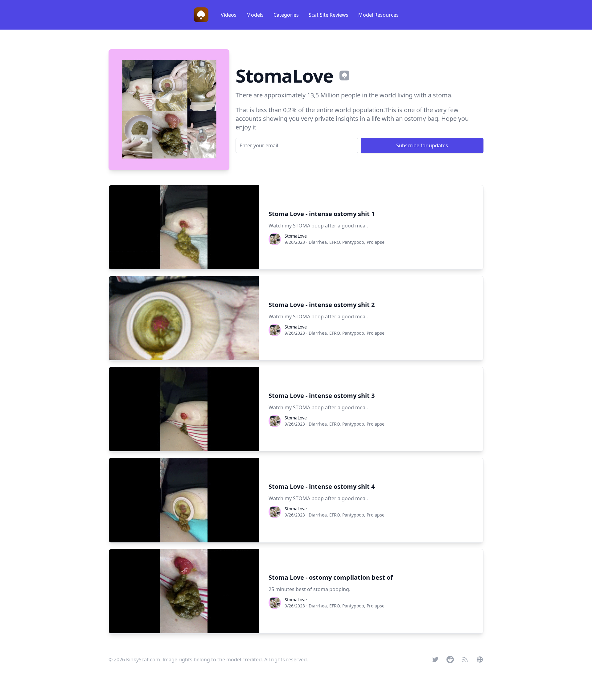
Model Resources (378, 14)
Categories (286, 14)
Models (255, 14)
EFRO (334, 242)
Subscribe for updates (422, 145)
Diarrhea (318, 242)
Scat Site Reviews (328, 14)
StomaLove (296, 236)
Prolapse (375, 242)
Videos (228, 14)
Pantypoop (353, 242)
